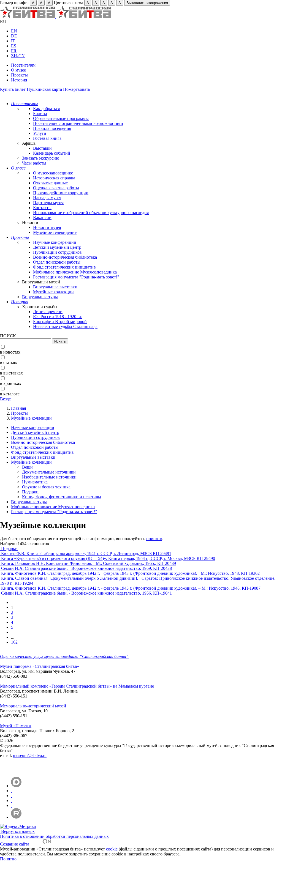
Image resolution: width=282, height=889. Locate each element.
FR (14, 50)
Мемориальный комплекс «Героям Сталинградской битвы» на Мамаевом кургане (77, 686)
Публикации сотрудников (57, 252)
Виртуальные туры (40, 296)
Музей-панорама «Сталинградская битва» (39, 666)
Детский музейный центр (57, 247)
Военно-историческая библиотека (65, 257)
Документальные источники (49, 472)
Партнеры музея (48, 202)
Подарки (30, 491)
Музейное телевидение (55, 232)
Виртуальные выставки (55, 287)
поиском (154, 538)
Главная (18, 408)
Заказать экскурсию (40, 158)
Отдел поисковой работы (56, 262)
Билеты (40, 113)
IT (13, 41)
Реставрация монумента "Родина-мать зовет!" (76, 277)
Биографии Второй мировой (60, 321)
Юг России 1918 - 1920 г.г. (57, 316)
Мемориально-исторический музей (33, 706)
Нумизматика (35, 482)
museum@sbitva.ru (30, 755)
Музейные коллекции (53, 291)
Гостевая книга (47, 138)
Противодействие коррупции (60, 192)
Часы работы (34, 163)
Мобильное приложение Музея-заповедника (75, 272)
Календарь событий (51, 153)
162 (14, 642)
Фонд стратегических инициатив (64, 267)
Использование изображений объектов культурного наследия (91, 212)
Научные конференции (54, 242)
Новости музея (47, 227)
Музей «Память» (15, 725)
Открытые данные (50, 182)
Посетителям (23, 65)
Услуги (39, 133)
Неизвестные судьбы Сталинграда (65, 326)
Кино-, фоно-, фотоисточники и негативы (61, 496)
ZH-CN (18, 55)
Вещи (27, 467)
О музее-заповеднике (53, 173)
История (19, 80)
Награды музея (47, 197)
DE (14, 36)
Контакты (42, 207)
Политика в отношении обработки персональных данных (54, 836)
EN (14, 31)
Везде (5, 398)
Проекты (19, 75)
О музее (18, 70)
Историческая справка (54, 178)
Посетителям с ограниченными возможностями (78, 123)
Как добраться (46, 108)
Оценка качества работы (56, 187)
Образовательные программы (61, 118)
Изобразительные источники (49, 477)
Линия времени (48, 311)
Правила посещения (52, 128)
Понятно (8, 859)
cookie (112, 849)
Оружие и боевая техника (46, 487)
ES (13, 45)
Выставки (42, 148)
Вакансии (42, 217)
